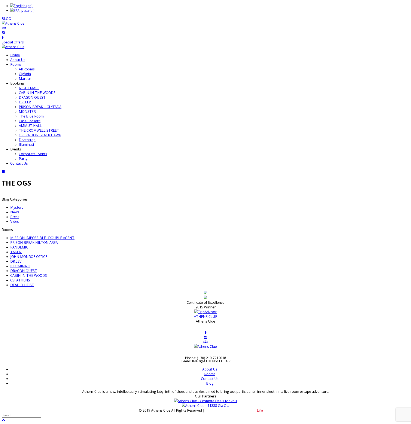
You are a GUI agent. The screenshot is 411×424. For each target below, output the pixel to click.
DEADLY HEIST (22, 285)
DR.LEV (16, 261)
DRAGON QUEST (23, 270)
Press (14, 216)
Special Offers (13, 42)
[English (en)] (21, 5)
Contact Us (210, 378)
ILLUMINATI (20, 266)
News (14, 212)
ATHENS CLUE (205, 316)
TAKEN (16, 252)
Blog (210, 383)
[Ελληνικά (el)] (22, 10)
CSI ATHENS (20, 280)
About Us (209, 369)
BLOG (6, 18)
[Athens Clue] (13, 47)
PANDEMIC (19, 247)
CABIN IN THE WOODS (28, 275)
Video (14, 221)
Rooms (209, 374)
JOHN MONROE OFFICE (28, 256)
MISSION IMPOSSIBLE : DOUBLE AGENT (42, 237)
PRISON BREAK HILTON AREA (34, 242)
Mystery (16, 207)
